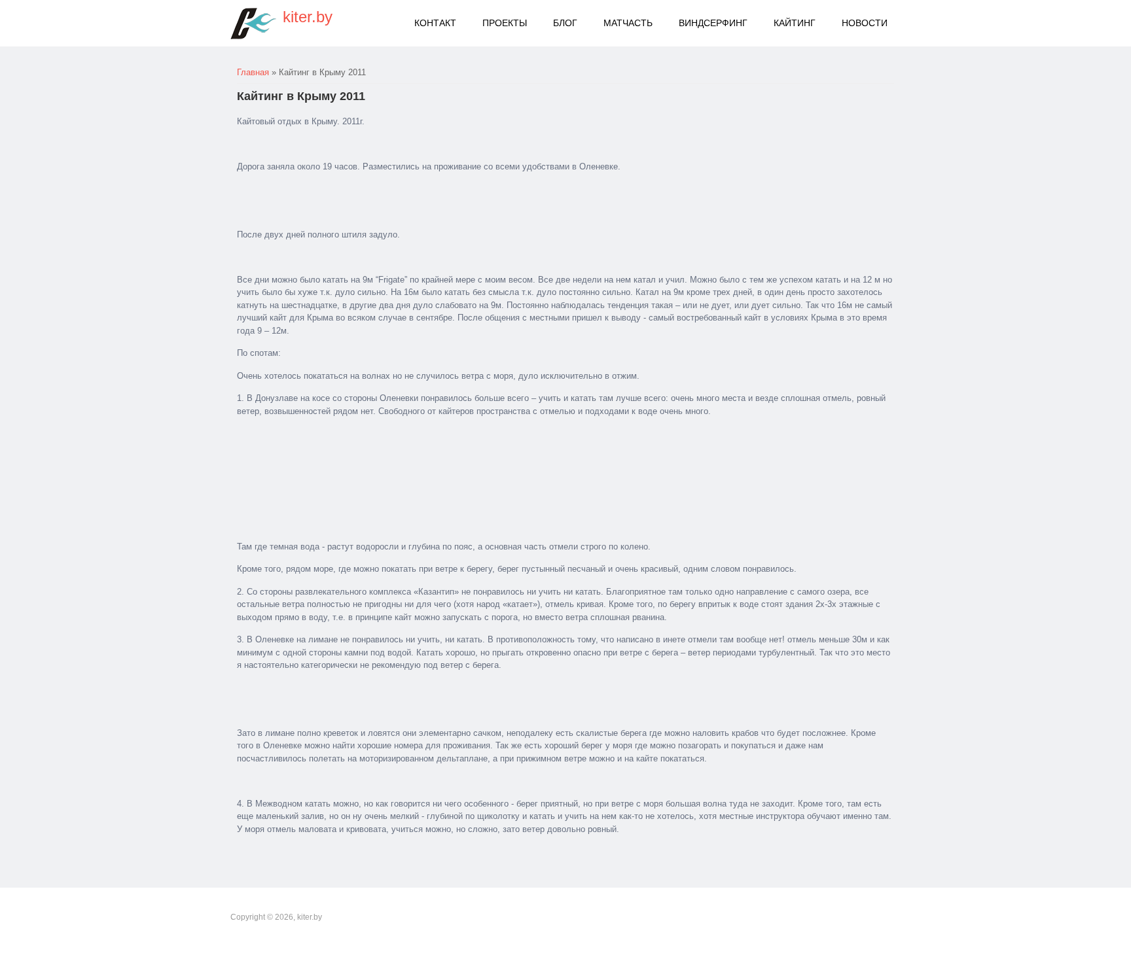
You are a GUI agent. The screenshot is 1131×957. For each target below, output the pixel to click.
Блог (565, 23)
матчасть (628, 23)
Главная (253, 72)
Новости (865, 23)
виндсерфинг (713, 23)
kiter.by (307, 17)
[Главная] (253, 23)
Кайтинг (795, 23)
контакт (435, 23)
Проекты (504, 23)
